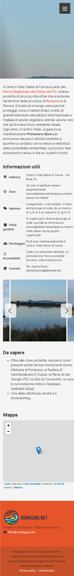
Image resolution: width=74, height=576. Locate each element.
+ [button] (8, 425)
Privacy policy (28, 570)
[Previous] (10, 311)
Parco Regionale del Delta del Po (30, 92)
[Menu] (64, 8)
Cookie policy (46, 570)
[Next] (66, 311)
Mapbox (19, 487)
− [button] (8, 431)
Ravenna (53, 101)
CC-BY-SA (59, 483)
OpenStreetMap (32, 483)
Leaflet (7, 483)
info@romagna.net (21, 532)
